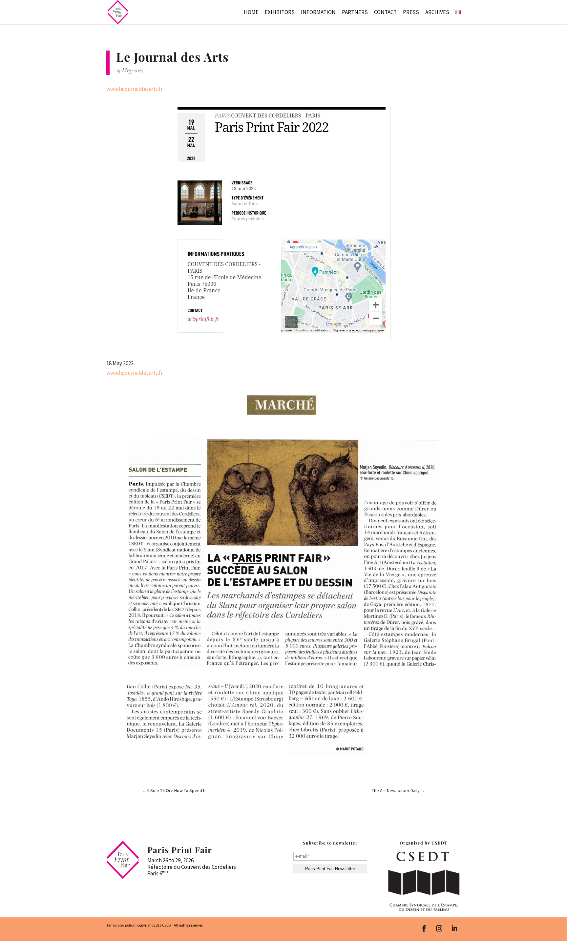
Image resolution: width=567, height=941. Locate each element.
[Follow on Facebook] (424, 928)
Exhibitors (280, 13)
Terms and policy (120, 925)
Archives (437, 13)
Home (251, 13)
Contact (385, 13)
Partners (355, 13)
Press (411, 13)
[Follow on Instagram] (439, 928)
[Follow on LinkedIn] (454, 928)
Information (318, 13)
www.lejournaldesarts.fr (134, 89)
